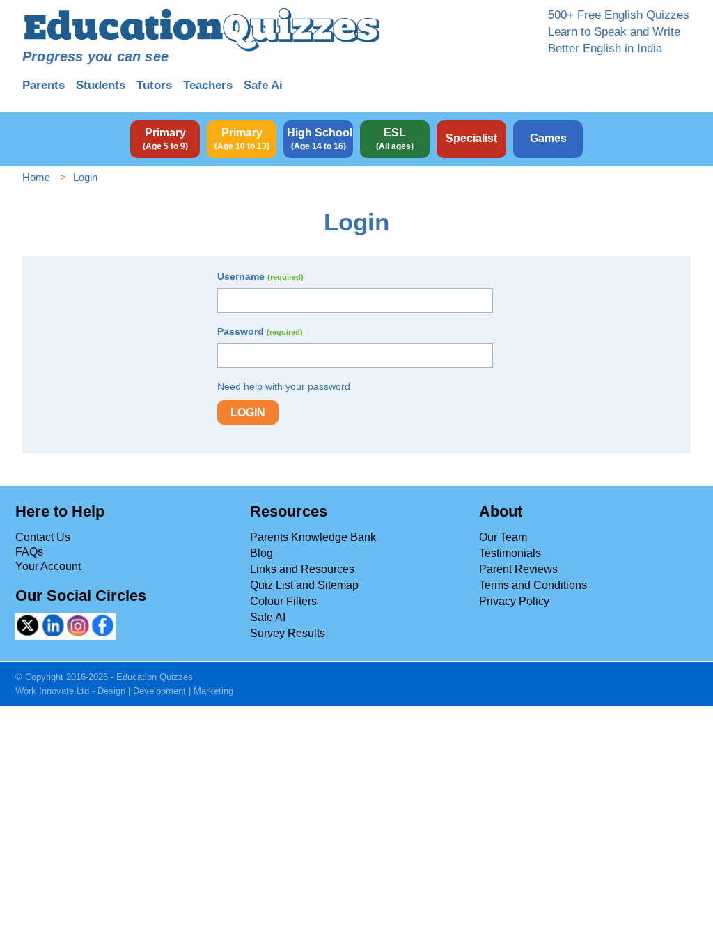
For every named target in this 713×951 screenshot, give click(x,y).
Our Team (503, 537)
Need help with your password (283, 386)
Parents (43, 85)
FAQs (29, 552)
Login (247, 412)
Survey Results (287, 633)
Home (36, 177)
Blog (261, 553)
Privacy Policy (514, 601)
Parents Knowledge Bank (313, 537)
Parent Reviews (518, 569)
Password (260, 331)
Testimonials (510, 553)
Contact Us (42, 537)
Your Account (48, 566)
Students (100, 85)
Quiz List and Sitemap (304, 585)
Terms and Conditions (533, 585)
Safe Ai (263, 85)
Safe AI (267, 617)
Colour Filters (283, 601)
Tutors (154, 85)
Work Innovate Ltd (52, 691)
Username (260, 276)
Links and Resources (302, 569)
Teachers (208, 85)
